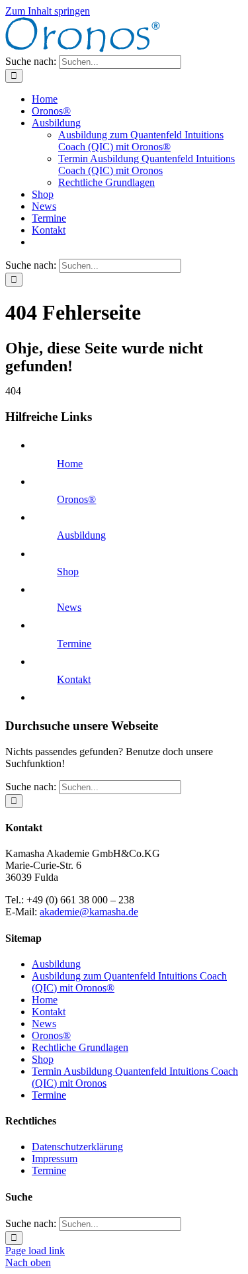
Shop (68, 571)
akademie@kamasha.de (89, 911)
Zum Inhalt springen (47, 11)
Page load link (35, 1250)
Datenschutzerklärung (77, 1146)
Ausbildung (81, 535)
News (69, 607)
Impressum (54, 1158)
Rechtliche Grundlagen (80, 1047)
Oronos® (76, 499)
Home (70, 463)
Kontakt (74, 679)
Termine (74, 643)
